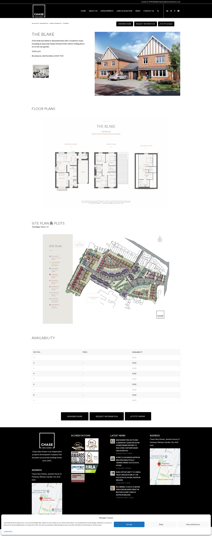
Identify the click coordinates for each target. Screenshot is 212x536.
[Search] (158, 11)
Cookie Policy (8, 531)
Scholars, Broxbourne (55, 23)
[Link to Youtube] (178, 11)
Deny (161, 524)
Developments (44, 23)
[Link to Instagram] (171, 11)
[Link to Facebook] (175, 11)
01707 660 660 (153, 2)
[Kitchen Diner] (41, 71)
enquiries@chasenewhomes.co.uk (169, 2)
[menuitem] (83, 11)
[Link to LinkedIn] (167, 11)
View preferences (193, 524)
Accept (129, 524)
